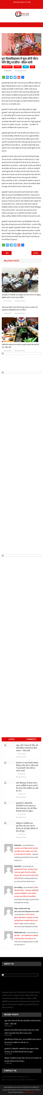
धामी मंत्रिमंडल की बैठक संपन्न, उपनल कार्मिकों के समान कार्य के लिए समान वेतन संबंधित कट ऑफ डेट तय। (27, 787)
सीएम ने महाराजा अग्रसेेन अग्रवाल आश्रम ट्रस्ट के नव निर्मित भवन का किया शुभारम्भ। (8, 253)
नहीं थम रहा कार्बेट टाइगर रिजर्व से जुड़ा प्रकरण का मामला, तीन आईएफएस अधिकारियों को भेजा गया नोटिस (20, 308)
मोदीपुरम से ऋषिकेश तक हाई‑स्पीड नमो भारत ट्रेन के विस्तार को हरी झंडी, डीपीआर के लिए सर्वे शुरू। (27, 827)
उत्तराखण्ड (17, 67)
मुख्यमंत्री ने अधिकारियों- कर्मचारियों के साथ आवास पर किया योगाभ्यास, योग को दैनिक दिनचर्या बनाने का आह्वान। (26, 807)
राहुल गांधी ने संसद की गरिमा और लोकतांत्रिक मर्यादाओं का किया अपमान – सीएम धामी (27, 748)
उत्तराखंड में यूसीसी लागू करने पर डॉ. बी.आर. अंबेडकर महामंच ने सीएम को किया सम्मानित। (37, 253)
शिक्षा (32, 67)
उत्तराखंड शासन (7, 67)
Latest (11, 739)
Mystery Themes (29, 1092)
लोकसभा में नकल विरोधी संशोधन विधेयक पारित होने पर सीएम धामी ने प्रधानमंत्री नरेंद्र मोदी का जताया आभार (27, 767)
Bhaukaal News (21, 71)
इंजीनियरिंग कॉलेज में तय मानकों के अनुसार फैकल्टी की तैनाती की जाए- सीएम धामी (20, 346)
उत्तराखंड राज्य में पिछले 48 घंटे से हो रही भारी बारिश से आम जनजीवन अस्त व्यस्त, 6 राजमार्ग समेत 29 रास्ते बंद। (26, 851)
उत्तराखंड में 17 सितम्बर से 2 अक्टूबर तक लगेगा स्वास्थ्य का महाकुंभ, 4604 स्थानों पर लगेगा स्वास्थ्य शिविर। (21, 296)
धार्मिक (25, 67)
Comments (31, 739)
